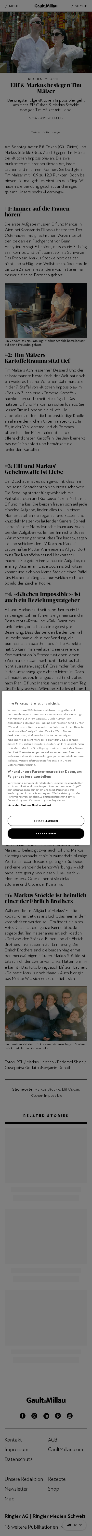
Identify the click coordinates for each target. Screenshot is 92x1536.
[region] (46, 768)
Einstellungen (46, 820)
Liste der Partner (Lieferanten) (29, 805)
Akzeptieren (46, 833)
